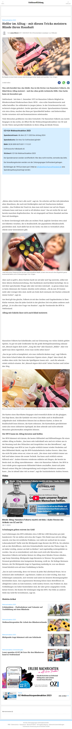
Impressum (23, 725)
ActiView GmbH (45, 726)
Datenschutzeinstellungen (56, 725)
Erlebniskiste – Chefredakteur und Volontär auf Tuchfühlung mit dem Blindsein (22, 608)
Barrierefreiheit (31, 725)
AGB (9, 725)
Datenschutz (15, 725)
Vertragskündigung (42, 725)
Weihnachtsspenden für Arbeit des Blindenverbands (24, 622)
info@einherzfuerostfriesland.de (49, 167)
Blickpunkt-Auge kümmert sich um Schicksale (21, 637)
